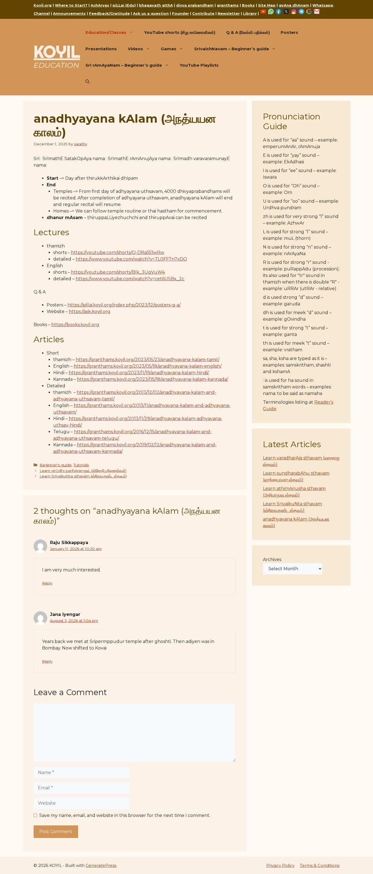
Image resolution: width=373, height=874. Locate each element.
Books (248, 5)
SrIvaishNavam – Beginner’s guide (231, 48)
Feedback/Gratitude (109, 13)
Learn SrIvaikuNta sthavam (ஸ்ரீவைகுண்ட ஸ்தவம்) (83, 476)
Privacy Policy (280, 865)
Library (250, 13)
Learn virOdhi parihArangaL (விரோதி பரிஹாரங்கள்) (83, 470)
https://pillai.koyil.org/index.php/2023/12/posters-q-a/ (123, 305)
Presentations (101, 48)
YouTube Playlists (199, 65)
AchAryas (100, 5)
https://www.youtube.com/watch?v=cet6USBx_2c (130, 278)
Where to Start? (71, 5)
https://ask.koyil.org (89, 311)
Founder (180, 13)
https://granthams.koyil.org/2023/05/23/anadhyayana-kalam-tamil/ (147, 359)
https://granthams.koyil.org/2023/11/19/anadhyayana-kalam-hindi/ (139, 372)
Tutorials (81, 465)
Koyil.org (43, 5)
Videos (135, 48)
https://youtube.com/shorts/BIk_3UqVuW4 (118, 272)
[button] (87, 81)
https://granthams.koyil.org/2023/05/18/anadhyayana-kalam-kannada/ (152, 379)
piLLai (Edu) (124, 5)
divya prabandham (195, 5)
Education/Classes (105, 32)
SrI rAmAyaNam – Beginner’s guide (123, 65)
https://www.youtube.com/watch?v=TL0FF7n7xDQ (131, 259)
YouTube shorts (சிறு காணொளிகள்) (179, 32)
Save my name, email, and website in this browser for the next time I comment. (124, 815)
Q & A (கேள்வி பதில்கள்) (248, 32)
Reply (47, 583)
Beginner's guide (56, 465)
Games (168, 48)
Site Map (267, 5)
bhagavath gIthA (156, 5)
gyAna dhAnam (294, 5)
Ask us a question (151, 13)
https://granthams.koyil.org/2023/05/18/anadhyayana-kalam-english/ (147, 366)
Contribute (203, 13)
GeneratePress (101, 865)
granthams (228, 5)
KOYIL (57, 52)
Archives (272, 559)
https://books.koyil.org (75, 324)
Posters (289, 32)
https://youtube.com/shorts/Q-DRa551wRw (117, 252)
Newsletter (229, 13)
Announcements (69, 13)
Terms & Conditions (319, 865)
